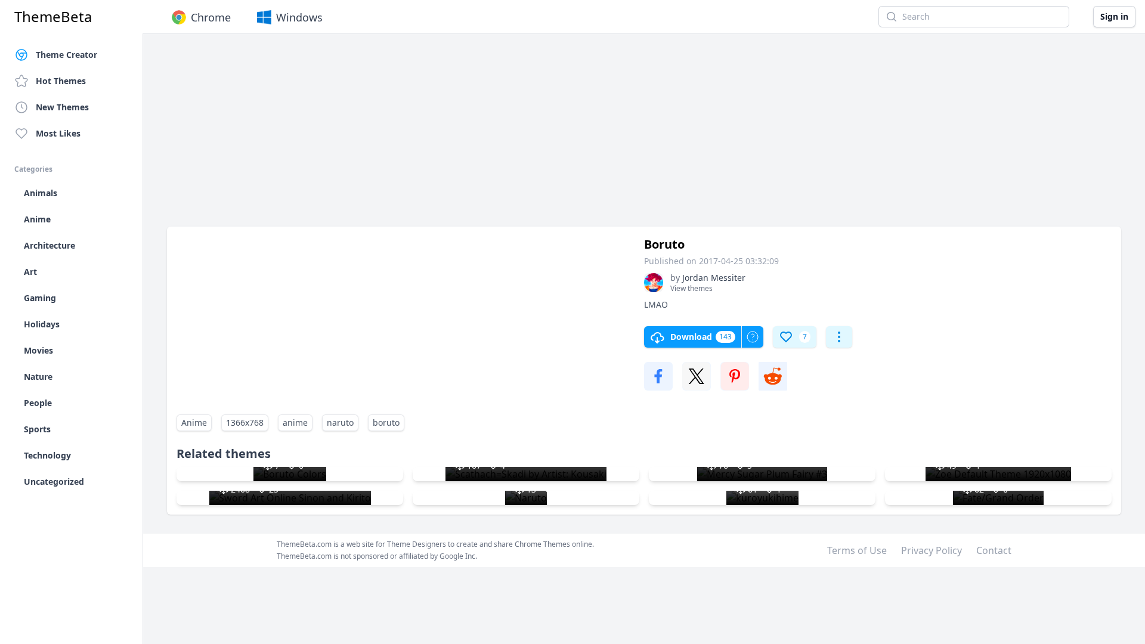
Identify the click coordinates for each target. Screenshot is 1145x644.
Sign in (1114, 16)
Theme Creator (66, 54)
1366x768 (245, 422)
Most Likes (58, 133)
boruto (386, 422)
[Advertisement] (525, 135)
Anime (194, 422)
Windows (299, 17)
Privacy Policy (931, 550)
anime (295, 422)
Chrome (211, 17)
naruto (340, 422)
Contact (993, 550)
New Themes (62, 107)
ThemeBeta (53, 16)
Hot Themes (61, 80)
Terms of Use (857, 550)
